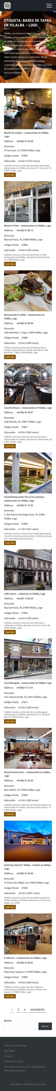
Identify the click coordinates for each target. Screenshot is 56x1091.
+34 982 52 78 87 (24, 412)
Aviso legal (9, 1050)
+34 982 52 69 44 (24, 323)
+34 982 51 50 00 (24, 873)
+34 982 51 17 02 (24, 505)
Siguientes (37, 1009)
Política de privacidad (15, 1045)
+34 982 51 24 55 (24, 780)
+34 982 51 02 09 (24, 141)
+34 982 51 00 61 (24, 962)
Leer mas (10, 174)
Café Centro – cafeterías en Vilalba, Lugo (24, 593)
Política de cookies (13, 1061)
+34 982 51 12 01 (24, 687)
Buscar (8, 1020)
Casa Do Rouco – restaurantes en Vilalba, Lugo (28, 407)
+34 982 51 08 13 (24, 230)
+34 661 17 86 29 (24, 598)
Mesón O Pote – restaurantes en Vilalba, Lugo (27, 225)
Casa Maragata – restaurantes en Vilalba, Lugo (28, 682)
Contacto (8, 1056)
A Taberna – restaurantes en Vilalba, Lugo (25, 957)
